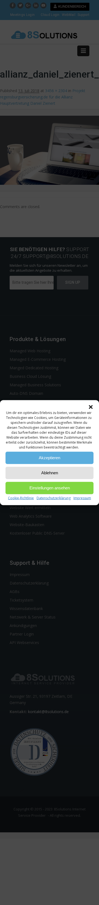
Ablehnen (49, 472)
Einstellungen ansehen (49, 488)
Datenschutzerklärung (54, 497)
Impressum (82, 497)
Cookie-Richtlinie (21, 497)
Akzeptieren (49, 457)
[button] (91, 407)
